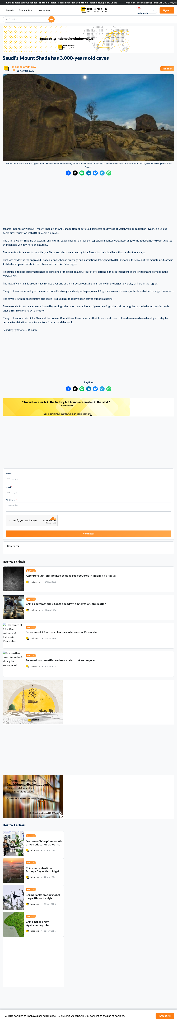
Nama (9, 473)
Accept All (165, 1015)
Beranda (9, 10)
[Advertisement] (88, 201)
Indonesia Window (24, 66)
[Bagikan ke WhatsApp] (108, 173)
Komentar (11, 499)
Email (9, 487)
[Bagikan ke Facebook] (68, 173)
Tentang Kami (25, 10)
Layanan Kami (44, 10)
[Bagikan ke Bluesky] (95, 173)
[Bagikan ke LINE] (81, 173)
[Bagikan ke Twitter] (75, 173)
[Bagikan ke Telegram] (102, 173)
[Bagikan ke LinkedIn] (88, 173)
